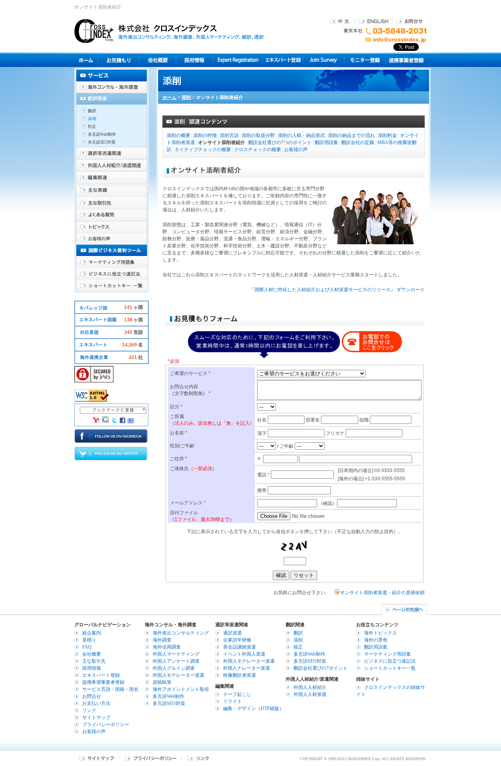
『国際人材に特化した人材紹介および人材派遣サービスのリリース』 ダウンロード (337, 289)
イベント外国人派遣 (244, 654)
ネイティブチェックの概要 (203, 149)
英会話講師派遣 (239, 647)
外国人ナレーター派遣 (246, 668)
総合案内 (91, 633)
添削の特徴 (205, 135)
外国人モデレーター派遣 (178, 675)
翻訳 (112, 111)
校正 (112, 128)
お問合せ (409, 20)
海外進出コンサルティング (181, 633)
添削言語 (229, 135)
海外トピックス (112, 227)
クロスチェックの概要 (257, 149)
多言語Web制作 (112, 136)
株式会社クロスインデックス (169, 31)
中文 (340, 20)
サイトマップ (96, 717)
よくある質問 (112, 215)
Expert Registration (237, 60)
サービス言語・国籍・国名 (110, 689)
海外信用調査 (167, 647)
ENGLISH (373, 20)
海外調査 (162, 640)
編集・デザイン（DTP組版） (253, 708)
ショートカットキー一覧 (112, 286)
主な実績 (112, 192)
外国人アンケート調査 (176, 661)
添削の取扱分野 (258, 135)
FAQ (87, 647)
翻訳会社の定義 (357, 142)
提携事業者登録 (406, 60)
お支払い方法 (96, 703)
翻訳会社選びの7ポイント (321, 668)
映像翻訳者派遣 (239, 675)
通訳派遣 (232, 633)
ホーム (169, 97)
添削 (186, 97)
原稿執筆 (162, 682)
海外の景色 (375, 640)
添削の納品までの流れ (351, 135)
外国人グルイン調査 (174, 668)
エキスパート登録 (282, 60)
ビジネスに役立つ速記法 (112, 274)
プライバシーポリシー (105, 724)
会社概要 (157, 60)
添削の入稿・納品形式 (301, 135)
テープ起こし (237, 694)
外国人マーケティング (176, 654)
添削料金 (387, 135)
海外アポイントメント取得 (181, 689)
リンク (89, 710)
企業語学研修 (237, 640)
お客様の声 (296, 149)
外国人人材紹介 (310, 687)
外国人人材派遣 (310, 694)
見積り (118, 60)
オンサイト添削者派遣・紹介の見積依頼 (382, 592)
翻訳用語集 (326, 142)
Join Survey (323, 60)
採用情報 (194, 60)
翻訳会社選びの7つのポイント (280, 142)
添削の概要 (178, 135)
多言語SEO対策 (112, 144)
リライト (232, 701)
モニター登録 (365, 60)
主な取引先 (112, 203)
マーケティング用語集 (112, 262)
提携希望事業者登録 (103, 682)
